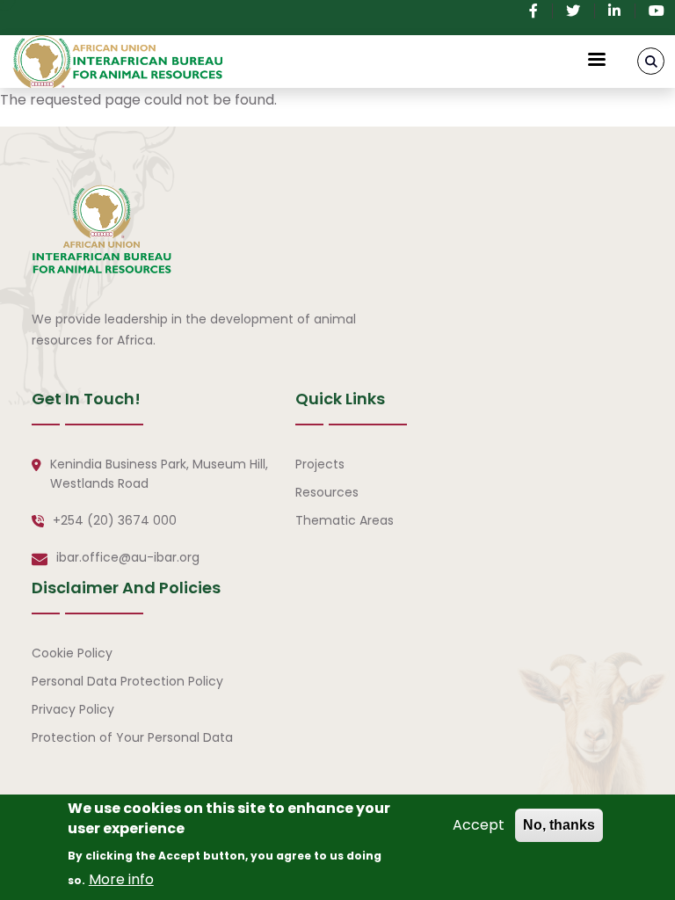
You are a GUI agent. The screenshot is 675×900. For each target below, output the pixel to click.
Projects (320, 464)
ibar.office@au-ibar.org (128, 557)
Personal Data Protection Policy (127, 681)
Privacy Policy (73, 709)
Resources (327, 492)
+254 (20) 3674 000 (115, 520)
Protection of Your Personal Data (132, 737)
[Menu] (596, 61)
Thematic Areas (344, 520)
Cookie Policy (72, 653)
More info (121, 879)
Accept (478, 825)
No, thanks (559, 824)
